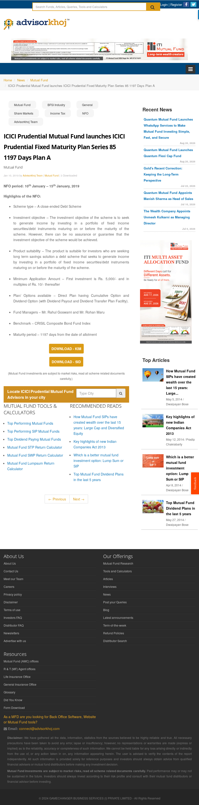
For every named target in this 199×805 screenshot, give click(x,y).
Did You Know (13, 700)
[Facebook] (186, 4)
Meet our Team (13, 579)
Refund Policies (113, 633)
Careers (9, 586)
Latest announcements (118, 617)
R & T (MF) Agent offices (19, 669)
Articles (108, 579)
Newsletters (11, 633)
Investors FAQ (13, 617)
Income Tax (57, 113)
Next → (78, 499)
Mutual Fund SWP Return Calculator (35, 455)
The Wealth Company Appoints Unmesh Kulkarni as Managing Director (167, 217)
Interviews (109, 586)
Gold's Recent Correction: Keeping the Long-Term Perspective (163, 174)
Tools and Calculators (117, 571)
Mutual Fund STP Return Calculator (34, 447)
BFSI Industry (56, 105)
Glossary (9, 692)
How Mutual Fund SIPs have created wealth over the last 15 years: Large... (181, 382)
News (107, 594)
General (87, 105)
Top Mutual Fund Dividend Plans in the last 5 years (180, 508)
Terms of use (12, 610)
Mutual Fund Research (118, 563)
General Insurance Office (20, 684)
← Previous (57, 499)
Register (176, 4)
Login (164, 4)
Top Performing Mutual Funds (30, 423)
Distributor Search (115, 641)
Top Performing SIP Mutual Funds (33, 431)
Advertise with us (15, 641)
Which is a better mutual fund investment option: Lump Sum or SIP (99, 460)
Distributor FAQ (14, 625)
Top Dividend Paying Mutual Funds (34, 439)
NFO (85, 113)
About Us (10, 563)
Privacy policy (13, 594)
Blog (106, 610)
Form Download (14, 707)
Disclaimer (11, 602)
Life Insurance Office (17, 677)
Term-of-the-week (114, 625)
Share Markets (23, 113)
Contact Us (11, 571)
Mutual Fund (22, 105)
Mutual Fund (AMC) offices (21, 661)
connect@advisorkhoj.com (39, 728)
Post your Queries (115, 602)
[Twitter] (193, 4)
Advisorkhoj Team (26, 122)
